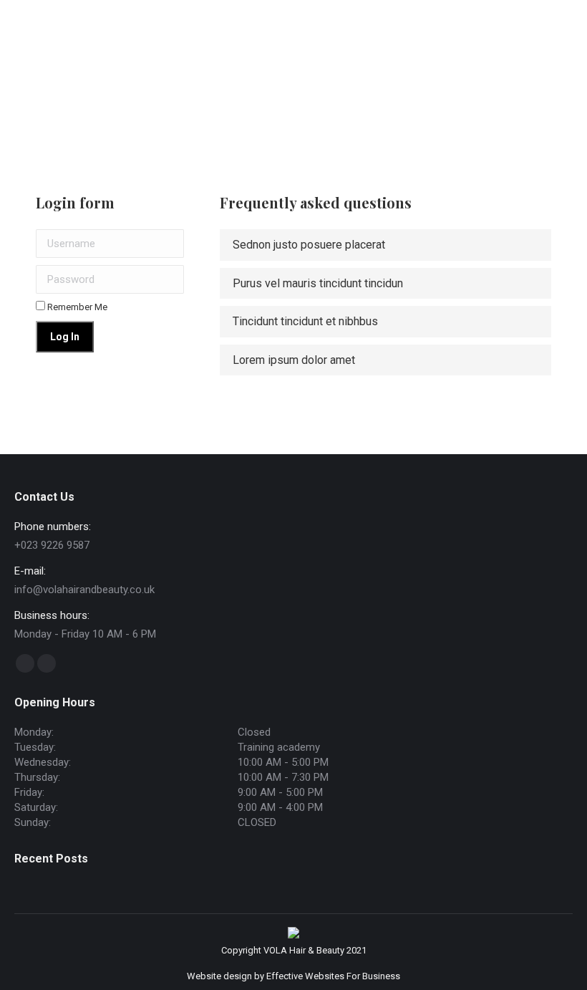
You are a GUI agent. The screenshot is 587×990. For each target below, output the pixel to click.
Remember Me (76, 307)
